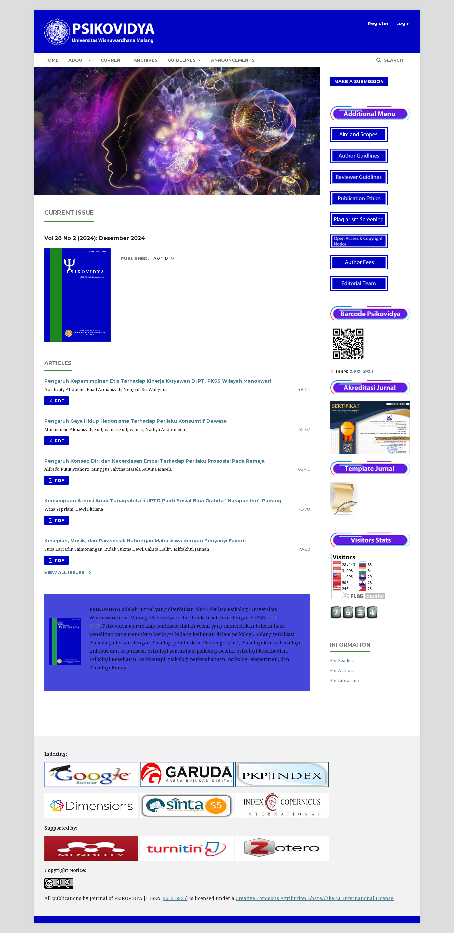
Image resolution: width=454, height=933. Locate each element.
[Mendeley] (91, 859)
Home (51, 60)
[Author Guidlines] (359, 161)
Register (378, 23)
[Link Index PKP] (282, 785)
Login (403, 23)
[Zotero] (282, 859)
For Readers (342, 660)
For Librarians (345, 680)
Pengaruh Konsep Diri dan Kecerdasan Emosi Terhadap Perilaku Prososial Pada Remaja (154, 461)
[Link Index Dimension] (91, 816)
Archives (146, 60)
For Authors (342, 670)
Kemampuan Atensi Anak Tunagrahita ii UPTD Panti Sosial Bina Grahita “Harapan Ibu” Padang (162, 501)
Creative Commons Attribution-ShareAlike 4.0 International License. (315, 898)
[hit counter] (354, 617)
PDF (58, 400)
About (77, 60)
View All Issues (64, 572)
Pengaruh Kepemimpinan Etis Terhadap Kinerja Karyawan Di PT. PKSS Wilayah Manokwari (157, 381)
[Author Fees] (359, 267)
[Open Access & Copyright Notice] (359, 246)
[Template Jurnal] (344, 515)
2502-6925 (361, 371)
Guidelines (182, 60)
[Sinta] (187, 816)
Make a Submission (359, 81)
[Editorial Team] (359, 289)
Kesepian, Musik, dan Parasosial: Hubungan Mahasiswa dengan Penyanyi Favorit (145, 541)
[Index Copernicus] (282, 816)
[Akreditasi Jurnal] (370, 392)
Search (393, 60)
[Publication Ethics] (359, 203)
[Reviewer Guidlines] (359, 182)
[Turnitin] (187, 859)
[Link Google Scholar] (91, 785)
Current (112, 60)
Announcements (233, 60)
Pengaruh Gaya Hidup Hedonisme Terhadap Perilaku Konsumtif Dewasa (135, 421)
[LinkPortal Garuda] (187, 785)
